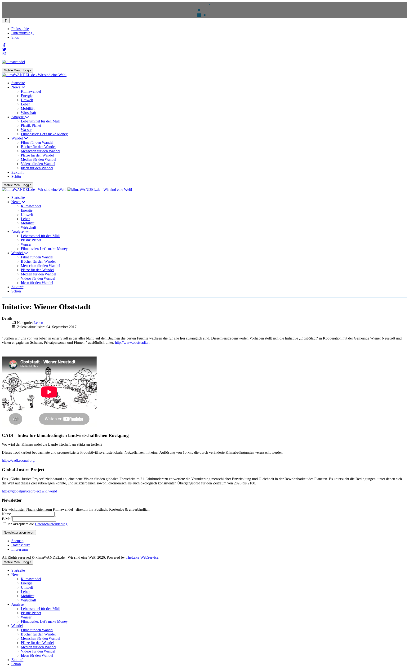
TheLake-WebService (142, 557)
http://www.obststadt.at (132, 342)
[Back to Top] (6, 20)
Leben (38, 323)
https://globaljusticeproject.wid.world (29, 491)
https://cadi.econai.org (18, 460)
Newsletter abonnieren (19, 532)
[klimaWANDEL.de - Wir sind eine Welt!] (34, 75)
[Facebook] (4, 45)
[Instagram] (4, 54)
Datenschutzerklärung (51, 524)
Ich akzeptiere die (37, 524)
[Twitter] (4, 50)
